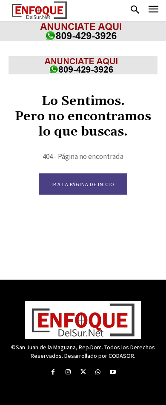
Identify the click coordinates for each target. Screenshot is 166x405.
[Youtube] (113, 372)
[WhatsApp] (98, 372)
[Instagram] (68, 372)
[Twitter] (82, 372)
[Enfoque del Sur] (39, 10)
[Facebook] (53, 372)
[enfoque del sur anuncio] (83, 38)
